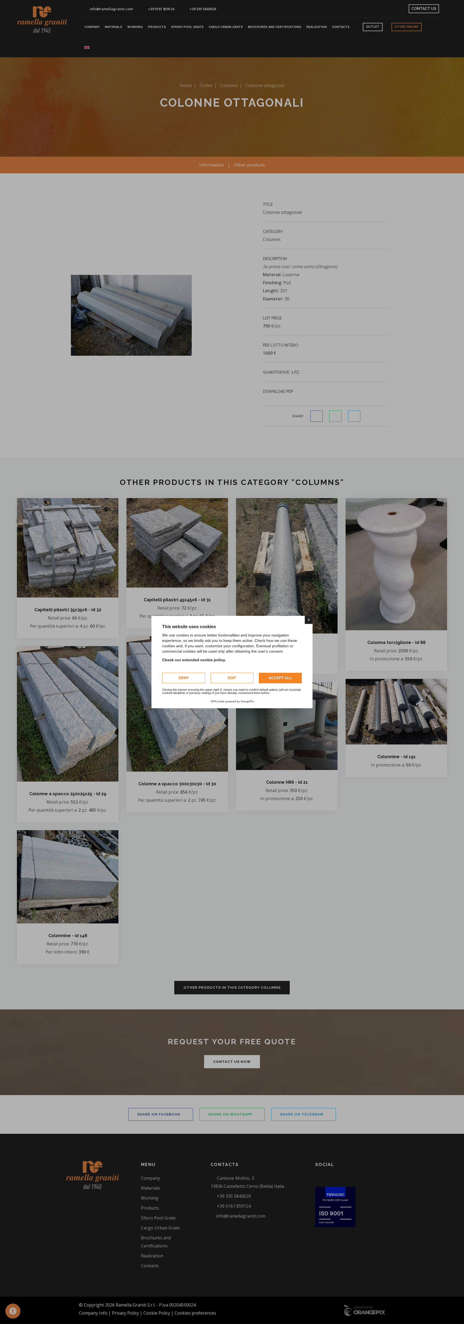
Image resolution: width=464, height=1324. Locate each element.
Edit (232, 678)
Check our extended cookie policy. (194, 660)
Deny (184, 678)
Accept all (280, 678)
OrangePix (247, 701)
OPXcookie (217, 701)
